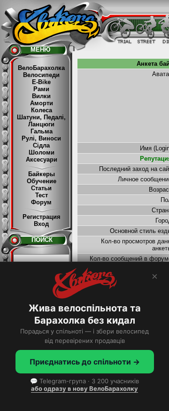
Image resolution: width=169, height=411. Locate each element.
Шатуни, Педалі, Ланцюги (41, 121)
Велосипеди (41, 74)
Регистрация (42, 216)
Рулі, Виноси (41, 138)
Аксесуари (41, 159)
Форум (41, 202)
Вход (41, 223)
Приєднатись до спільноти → (85, 361)
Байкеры (41, 174)
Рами (41, 89)
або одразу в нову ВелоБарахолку (84, 388)
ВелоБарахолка (41, 67)
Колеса (41, 110)
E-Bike (41, 81)
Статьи (41, 188)
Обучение (41, 181)
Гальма (42, 131)
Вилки (41, 96)
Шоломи (41, 152)
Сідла (41, 145)
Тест (41, 195)
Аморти (41, 103)
